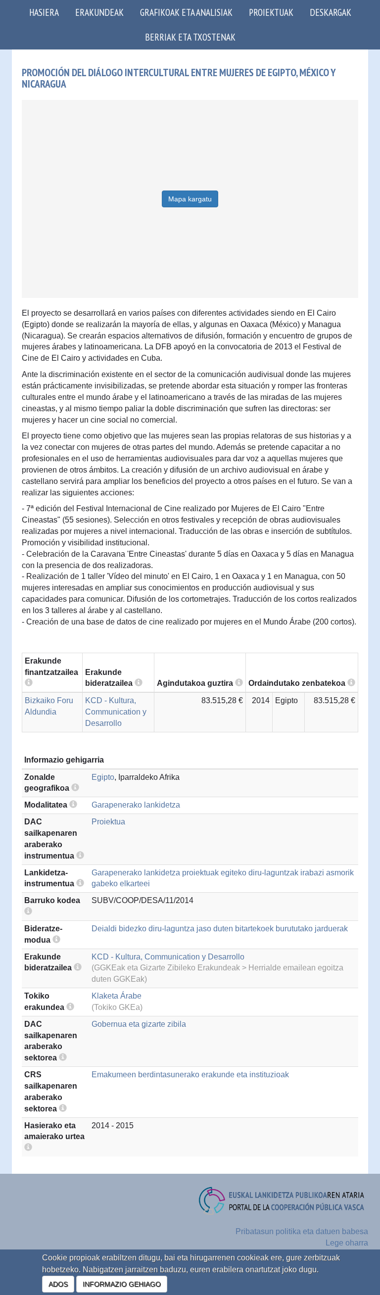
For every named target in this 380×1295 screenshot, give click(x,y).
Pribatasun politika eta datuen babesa (302, 1231)
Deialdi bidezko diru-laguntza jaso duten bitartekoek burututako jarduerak (220, 928)
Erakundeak (99, 12)
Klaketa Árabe (117, 996)
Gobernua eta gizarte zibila (139, 1024)
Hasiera (44, 12)
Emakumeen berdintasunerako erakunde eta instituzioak (190, 1074)
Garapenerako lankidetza (136, 805)
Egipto (103, 777)
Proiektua (108, 821)
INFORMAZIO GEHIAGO (122, 1284)
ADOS (58, 1284)
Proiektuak (271, 12)
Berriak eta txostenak (190, 37)
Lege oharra (347, 1243)
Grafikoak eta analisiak (186, 12)
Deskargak (330, 12)
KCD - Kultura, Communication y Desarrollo (115, 711)
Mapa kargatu (190, 199)
